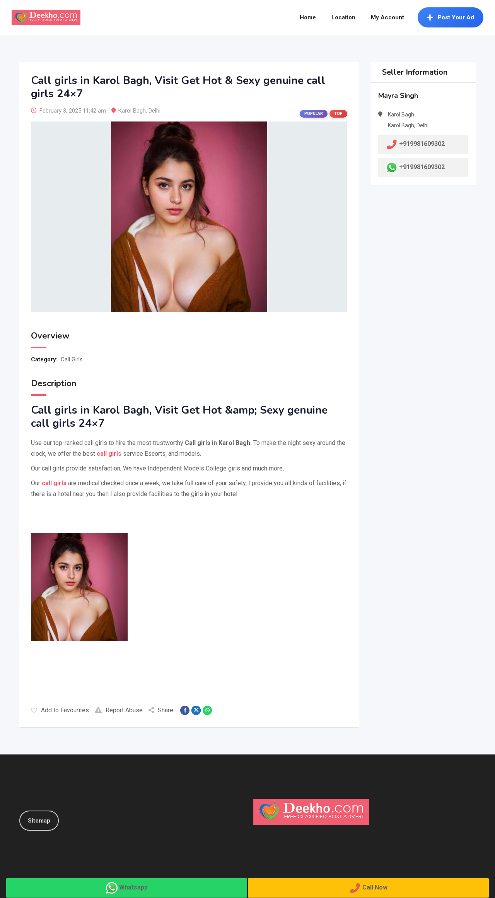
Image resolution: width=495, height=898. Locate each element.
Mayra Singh (398, 95)
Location (343, 17)
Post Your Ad (456, 17)
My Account (387, 17)
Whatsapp (133, 887)
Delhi (154, 110)
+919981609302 (422, 167)
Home (308, 17)
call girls (53, 483)
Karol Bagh (132, 110)
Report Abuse (124, 710)
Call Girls (72, 359)
